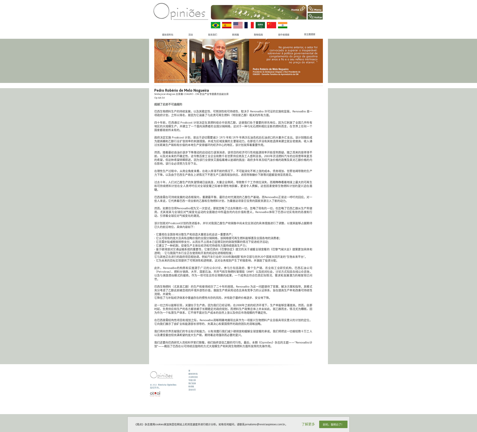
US (238, 25)
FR (249, 25)
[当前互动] (155, 394)
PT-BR (215, 25)
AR (260, 25)
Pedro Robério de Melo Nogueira (181, 90)
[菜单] (315, 8)
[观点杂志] (181, 11)
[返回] (315, 16)
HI (282, 25)
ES (226, 25)
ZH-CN (271, 25)
